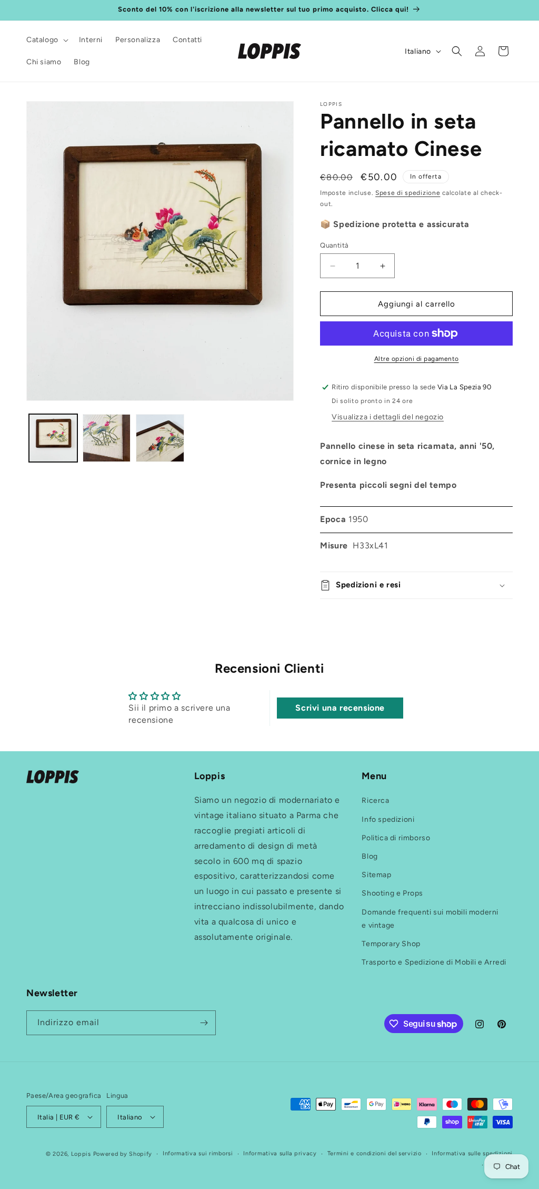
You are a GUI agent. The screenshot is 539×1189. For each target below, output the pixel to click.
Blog (369, 856)
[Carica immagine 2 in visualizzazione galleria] (107, 438)
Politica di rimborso (396, 837)
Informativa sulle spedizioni (472, 1153)
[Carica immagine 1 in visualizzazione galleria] (53, 438)
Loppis (82, 1154)
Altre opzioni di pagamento (416, 358)
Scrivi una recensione (340, 708)
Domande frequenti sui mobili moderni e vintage (430, 919)
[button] (46, 40)
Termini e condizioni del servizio (374, 1153)
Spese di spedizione (407, 192)
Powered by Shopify (123, 1154)
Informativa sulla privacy (280, 1153)
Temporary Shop (391, 943)
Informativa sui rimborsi (198, 1153)
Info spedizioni (388, 819)
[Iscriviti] (203, 1022)
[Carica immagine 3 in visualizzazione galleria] (160, 438)
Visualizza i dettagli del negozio (388, 416)
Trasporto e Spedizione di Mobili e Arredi (434, 962)
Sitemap (376, 874)
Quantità (334, 245)
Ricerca (375, 800)
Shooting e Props (392, 893)
